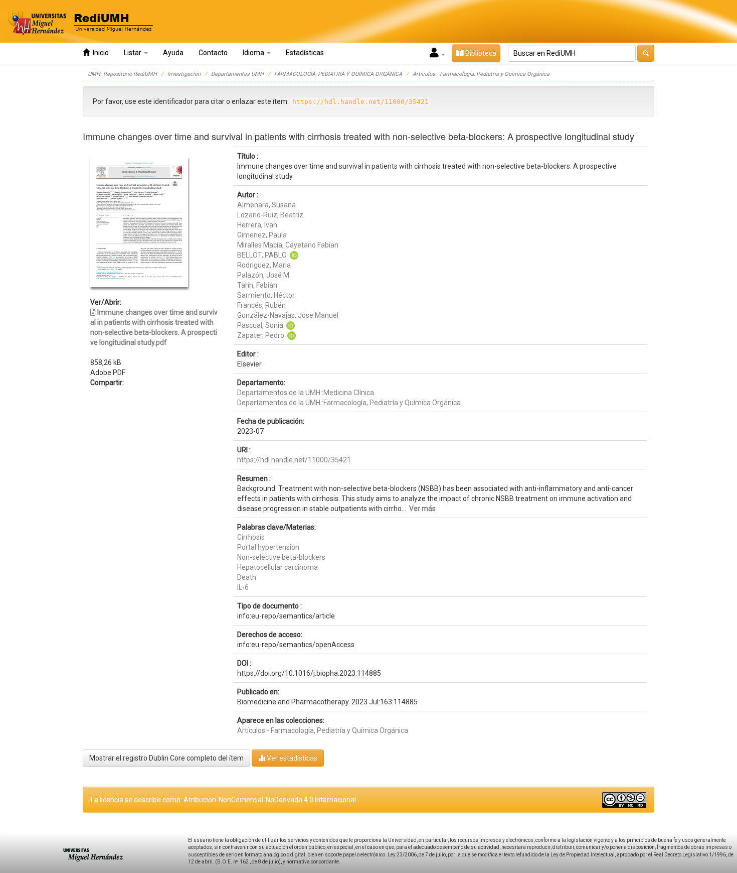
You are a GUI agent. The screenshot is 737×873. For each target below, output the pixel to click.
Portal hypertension (268, 547)
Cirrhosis (251, 537)
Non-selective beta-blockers (281, 557)
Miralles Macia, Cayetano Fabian (287, 245)
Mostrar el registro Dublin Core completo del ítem (166, 758)
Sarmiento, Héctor (266, 295)
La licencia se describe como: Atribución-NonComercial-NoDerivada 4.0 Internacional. (224, 800)
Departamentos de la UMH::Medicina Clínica (305, 393)
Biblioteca (480, 53)
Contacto (213, 53)
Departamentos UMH (237, 74)
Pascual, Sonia (260, 325)
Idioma (254, 53)
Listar (133, 53)
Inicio (99, 53)
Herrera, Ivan (257, 225)
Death (246, 577)
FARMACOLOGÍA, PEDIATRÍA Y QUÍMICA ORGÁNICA (338, 74)
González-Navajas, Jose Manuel (287, 315)
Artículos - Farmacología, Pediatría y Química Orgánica (481, 74)
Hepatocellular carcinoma (277, 567)
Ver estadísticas (291, 758)
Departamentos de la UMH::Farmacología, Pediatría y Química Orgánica (349, 403)
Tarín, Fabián (257, 285)
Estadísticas (305, 53)
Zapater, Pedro (260, 335)
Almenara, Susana (266, 205)
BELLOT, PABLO (262, 255)
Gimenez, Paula (262, 235)
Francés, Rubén (261, 305)
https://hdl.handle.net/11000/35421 (294, 460)
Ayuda (173, 53)
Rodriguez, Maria (264, 265)
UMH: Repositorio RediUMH (122, 74)
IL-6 (243, 587)
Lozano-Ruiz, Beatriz (270, 215)
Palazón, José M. (264, 275)
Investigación (184, 74)
